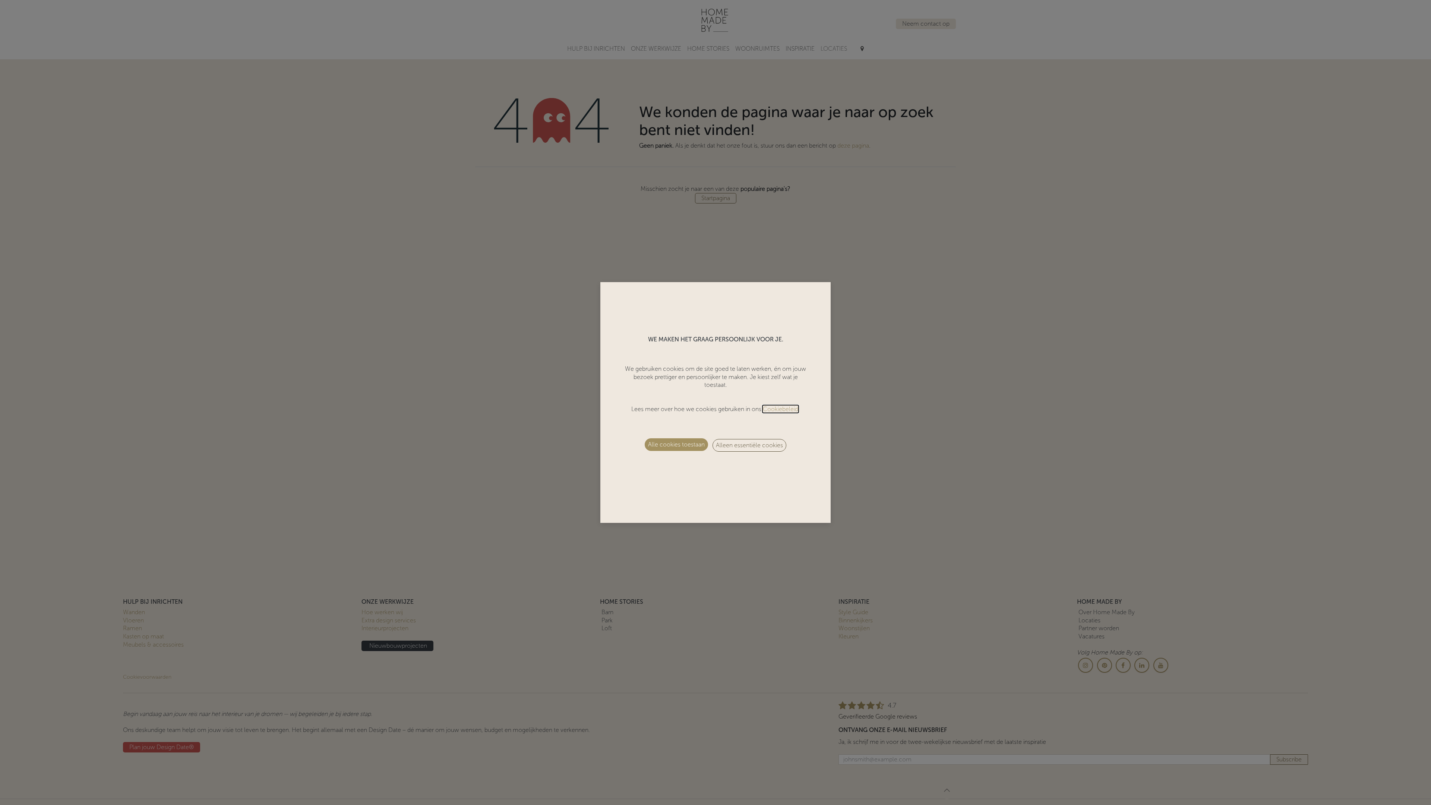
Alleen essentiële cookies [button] (749, 445)
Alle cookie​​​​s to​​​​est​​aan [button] (676, 444)
